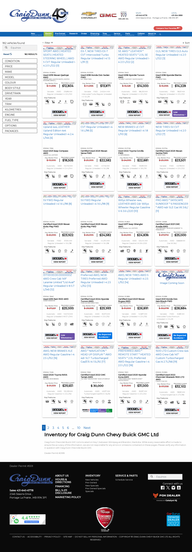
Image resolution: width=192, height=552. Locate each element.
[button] (36, 34)
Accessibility (34, 537)
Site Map (68, 537)
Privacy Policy (52, 537)
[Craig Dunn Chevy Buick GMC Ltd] (30, 15)
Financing (62, 486)
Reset (6, 54)
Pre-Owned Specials (95, 488)
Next (87, 428)
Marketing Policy (68, 497)
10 (78, 428)
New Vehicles (91, 480)
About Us (62, 475)
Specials (89, 491)
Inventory (92, 475)
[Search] (6, 47)
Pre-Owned (91, 482)
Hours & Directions (63, 480)
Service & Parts (126, 475)
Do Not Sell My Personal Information (96, 537)
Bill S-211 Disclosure (63, 491)
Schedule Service (124, 480)
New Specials (92, 485)
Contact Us (18, 537)
